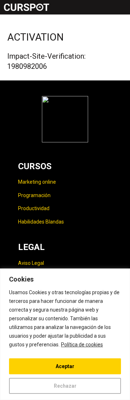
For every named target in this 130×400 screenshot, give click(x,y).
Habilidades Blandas (41, 222)
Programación (34, 195)
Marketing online (37, 182)
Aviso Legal (31, 263)
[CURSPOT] (26, 7)
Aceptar (65, 366)
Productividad (33, 208)
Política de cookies (82, 344)
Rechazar (65, 386)
